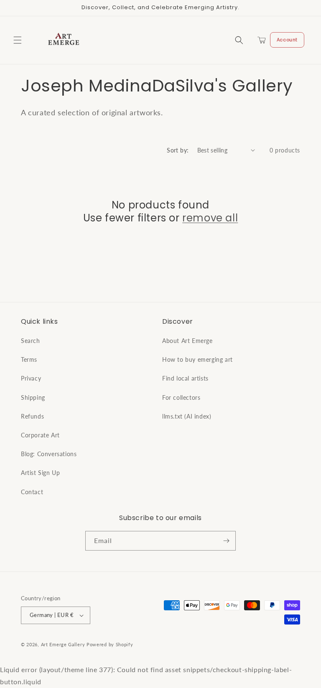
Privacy (31, 378)
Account (287, 39)
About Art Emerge (187, 340)
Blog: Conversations (48, 453)
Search (30, 340)
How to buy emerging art (197, 359)
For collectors (181, 397)
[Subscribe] (226, 541)
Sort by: (178, 150)
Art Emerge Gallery (63, 644)
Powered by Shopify (110, 644)
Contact (32, 491)
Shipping (33, 397)
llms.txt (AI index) (186, 416)
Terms (29, 359)
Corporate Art (40, 435)
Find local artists (185, 378)
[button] (17, 40)
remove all (210, 217)
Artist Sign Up (40, 472)
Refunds (32, 416)
